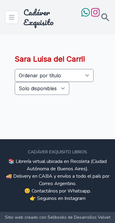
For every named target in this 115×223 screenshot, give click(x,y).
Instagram (75, 198)
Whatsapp (78, 191)
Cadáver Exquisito (38, 17)
